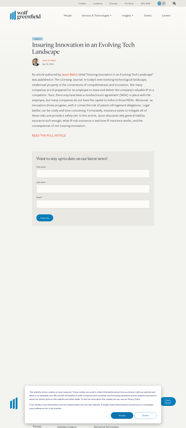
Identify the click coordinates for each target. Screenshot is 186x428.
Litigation (37, 38)
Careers (166, 15)
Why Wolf (145, 3)
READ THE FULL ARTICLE (49, 135)
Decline (145, 415)
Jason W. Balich (49, 60)
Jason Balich (70, 74)
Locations (97, 3)
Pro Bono (129, 3)
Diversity (113, 3)
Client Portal (168, 401)
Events (148, 15)
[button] (97, 15)
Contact (82, 3)
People (67, 15)
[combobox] (173, 3)
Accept (122, 415)
